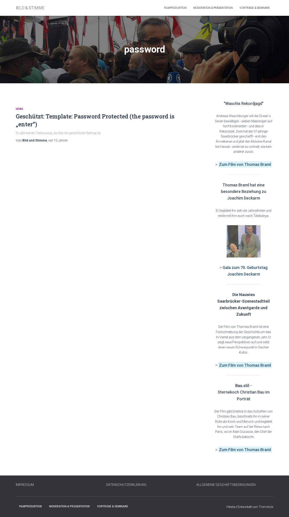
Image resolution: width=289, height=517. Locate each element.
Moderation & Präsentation (213, 7)
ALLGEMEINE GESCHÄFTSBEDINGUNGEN (226, 485)
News (19, 109)
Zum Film (228, 164)
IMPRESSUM (25, 485)
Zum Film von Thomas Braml (245, 365)
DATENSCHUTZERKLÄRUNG (126, 485)
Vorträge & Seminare (255, 7)
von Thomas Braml (254, 164)
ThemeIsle (266, 507)
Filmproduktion (175, 7)
